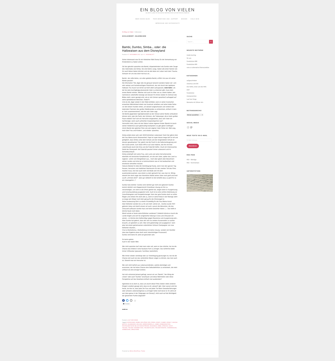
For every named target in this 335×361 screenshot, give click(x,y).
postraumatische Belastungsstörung (135, 326)
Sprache (165, 326)
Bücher (184, 19)
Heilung (139, 324)
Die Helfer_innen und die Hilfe (196, 87)
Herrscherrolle (148, 324)
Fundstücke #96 (192, 61)
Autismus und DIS (192, 84)
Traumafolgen (149, 327)
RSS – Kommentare (193, 163)
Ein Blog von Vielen (167, 10)
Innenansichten (191, 96)
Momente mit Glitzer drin (195, 102)
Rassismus (153, 326)
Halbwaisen (132, 324)
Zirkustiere (135, 329)
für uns (189, 58)
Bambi (138, 322)
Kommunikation (165, 324)
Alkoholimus (130, 322)
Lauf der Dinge (132, 320)
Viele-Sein (195, 19)
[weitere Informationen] (135, 300)
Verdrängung (172, 327)
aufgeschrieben (192, 80)
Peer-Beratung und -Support (165, 19)
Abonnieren (193, 146)
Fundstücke (190, 93)
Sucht (171, 326)
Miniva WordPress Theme (137, 351)
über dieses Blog (142, 19)
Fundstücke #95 (192, 64)
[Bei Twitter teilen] (127, 300)
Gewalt (169, 322)
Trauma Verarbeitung (135, 327)
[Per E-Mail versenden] (131, 300)
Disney (158, 322)
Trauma (124, 327)
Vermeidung (126, 329)
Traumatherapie (160, 327)
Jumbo (157, 324)
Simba (159, 326)
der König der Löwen (148, 322)
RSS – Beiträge (191, 159)
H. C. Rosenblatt (148, 54)
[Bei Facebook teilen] (123, 300)
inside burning (191, 55)
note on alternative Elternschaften (198, 67)
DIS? (188, 90)
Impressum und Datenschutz (167, 23)
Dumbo (163, 322)
